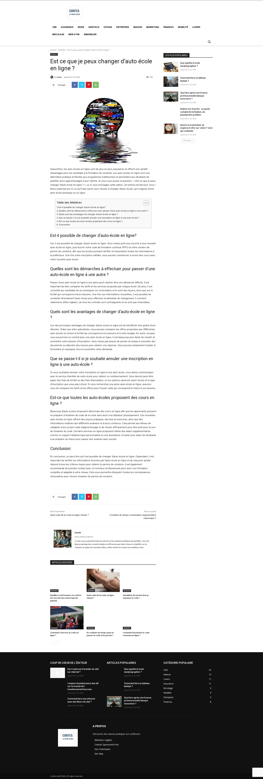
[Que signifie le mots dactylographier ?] (170, 67)
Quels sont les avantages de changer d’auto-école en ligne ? (88, 214)
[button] (209, 41)
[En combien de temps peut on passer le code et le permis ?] (103, 617)
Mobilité (61, 50)
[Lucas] (52, 77)
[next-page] (57, 643)
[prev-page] (52, 643)
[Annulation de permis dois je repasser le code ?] (139, 580)
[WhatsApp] (96, 85)
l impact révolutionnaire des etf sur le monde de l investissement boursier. (82, 686)
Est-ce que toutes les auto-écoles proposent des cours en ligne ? (91, 221)
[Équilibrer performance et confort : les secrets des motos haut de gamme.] (67, 580)
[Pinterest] (89, 85)
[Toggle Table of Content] (144, 203)
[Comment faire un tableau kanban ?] (170, 81)
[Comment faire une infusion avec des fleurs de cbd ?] (57, 702)
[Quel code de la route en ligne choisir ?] (103, 580)
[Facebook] (75, 85)
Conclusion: (64, 224)
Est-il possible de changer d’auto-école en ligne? (81, 207)
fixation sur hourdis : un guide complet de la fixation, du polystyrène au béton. (195, 112)
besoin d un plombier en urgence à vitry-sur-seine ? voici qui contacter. (196, 128)
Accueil (53, 50)
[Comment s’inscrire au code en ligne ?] (67, 617)
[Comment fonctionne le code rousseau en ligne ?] (139, 617)
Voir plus (187, 140)
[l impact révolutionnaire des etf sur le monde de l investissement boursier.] (57, 687)
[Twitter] (82, 85)
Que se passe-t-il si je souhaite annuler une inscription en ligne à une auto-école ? (99, 218)
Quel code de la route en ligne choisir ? (69, 515)
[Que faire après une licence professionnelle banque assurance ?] (170, 96)
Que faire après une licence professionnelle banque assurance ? (193, 96)
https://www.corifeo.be (84, 537)
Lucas (59, 77)
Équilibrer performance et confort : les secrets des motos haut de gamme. (66, 598)
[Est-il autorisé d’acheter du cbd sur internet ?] (57, 673)
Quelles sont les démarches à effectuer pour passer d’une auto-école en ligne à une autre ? (103, 211)
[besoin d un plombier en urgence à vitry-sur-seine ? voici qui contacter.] (170, 129)
